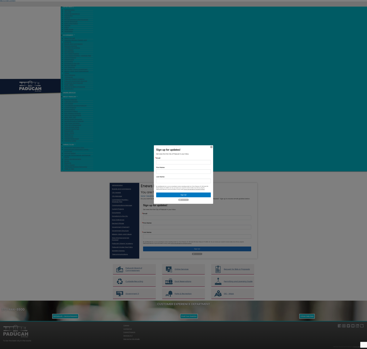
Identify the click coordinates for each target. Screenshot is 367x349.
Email (158, 158)
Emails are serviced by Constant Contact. (194, 189)
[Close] (211, 147)
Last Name (160, 177)
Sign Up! (183, 195)
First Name (160, 167)
